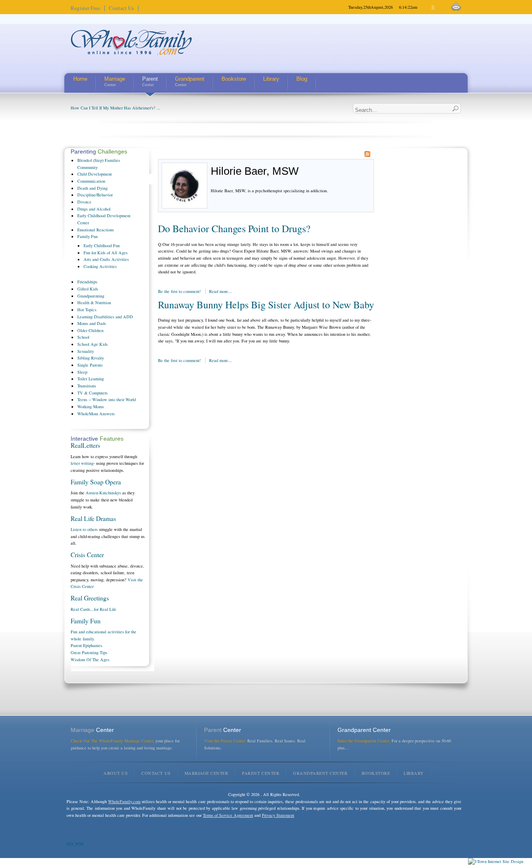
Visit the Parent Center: (225, 741)
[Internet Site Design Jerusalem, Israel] (495, 861)
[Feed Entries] (456, 7)
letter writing (82, 463)
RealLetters (85, 445)
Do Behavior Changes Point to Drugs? (234, 228)
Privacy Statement (278, 815)
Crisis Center (87, 555)
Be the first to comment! (180, 291)
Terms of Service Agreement (228, 815)
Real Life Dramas (93, 518)
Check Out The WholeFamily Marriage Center (112, 741)
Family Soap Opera (96, 482)
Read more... (220, 291)
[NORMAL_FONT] (434, 7)
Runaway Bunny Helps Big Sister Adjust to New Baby (266, 304)
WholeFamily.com (124, 801)
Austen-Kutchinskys (103, 493)
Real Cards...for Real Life (93, 609)
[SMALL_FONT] (427, 7)
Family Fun (86, 621)
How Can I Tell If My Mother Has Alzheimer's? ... (115, 108)
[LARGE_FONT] (441, 7)
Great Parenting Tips (89, 652)
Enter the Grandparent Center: (363, 741)
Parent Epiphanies (86, 645)
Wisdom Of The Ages (90, 659)
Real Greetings (90, 598)
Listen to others (84, 529)
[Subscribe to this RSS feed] (367, 154)
